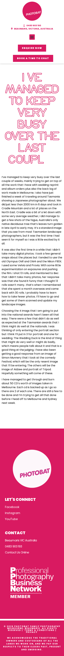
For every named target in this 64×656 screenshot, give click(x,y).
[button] (32, 37)
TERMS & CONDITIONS (39, 630)
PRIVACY (32, 632)
